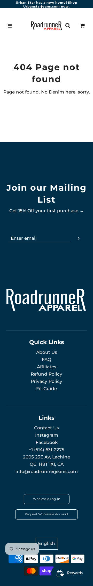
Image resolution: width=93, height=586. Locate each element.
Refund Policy (46, 374)
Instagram (46, 435)
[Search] (67, 26)
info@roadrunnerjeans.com (47, 471)
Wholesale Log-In (46, 499)
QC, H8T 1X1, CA (47, 464)
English (46, 543)
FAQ (46, 359)
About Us (46, 352)
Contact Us (46, 427)
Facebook (47, 442)
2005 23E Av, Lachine (46, 457)
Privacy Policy (46, 381)
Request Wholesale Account (46, 514)
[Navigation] (10, 25)
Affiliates (46, 366)
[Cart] (82, 26)
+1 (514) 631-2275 (46, 449)
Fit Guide (46, 388)
